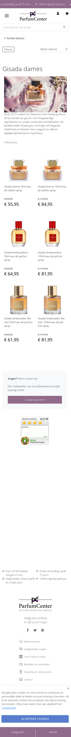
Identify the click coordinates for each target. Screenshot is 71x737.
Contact (28, 679)
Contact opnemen (35, 399)
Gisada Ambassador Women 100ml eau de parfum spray (51, 322)
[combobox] (35, 27)
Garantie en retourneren (38, 672)
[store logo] (33, 16)
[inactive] (35, 430)
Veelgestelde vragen (35, 649)
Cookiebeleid (9, 707)
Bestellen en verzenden (37, 664)
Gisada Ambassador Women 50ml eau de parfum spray (18, 322)
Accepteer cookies (35, 718)
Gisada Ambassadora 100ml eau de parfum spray (50, 256)
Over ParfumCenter (35, 656)
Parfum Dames (16, 38)
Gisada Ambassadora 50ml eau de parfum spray (16, 256)
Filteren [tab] (8, 49)
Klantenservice (32, 641)
